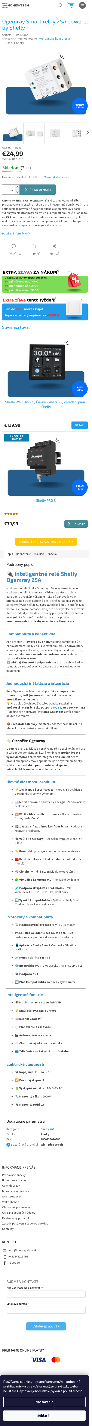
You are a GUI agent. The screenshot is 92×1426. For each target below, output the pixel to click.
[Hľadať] (60, 5)
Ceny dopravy (11, 1186)
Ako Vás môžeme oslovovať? (24, 1287)
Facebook (15, 1263)
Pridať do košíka (40, 189)
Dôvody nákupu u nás (15, 1191)
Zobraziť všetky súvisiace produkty (46, 541)
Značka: (15, 43)
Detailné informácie (14, 233)
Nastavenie (44, 1402)
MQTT (57, 708)
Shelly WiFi (48, 1129)
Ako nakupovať (11, 1197)
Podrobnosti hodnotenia (54, 39)
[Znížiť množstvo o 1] (17, 192)
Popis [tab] (9, 554)
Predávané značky (14, 1175)
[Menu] (82, 5)
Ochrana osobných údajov (18, 1213)
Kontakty (8, 1229)
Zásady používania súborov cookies (25, 1224)
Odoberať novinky (46, 1326)
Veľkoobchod (10, 1202)
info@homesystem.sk (23, 1250)
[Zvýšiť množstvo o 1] (17, 187)
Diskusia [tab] (39, 554)
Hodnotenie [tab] (23, 554)
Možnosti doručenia (56, 177)
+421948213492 (18, 1257)
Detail (79, 425)
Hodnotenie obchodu (15, 1180)
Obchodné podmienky (16, 1207)
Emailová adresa (17, 1303)
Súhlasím (44, 1415)
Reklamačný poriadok (16, 1218)
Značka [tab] (52, 554)
